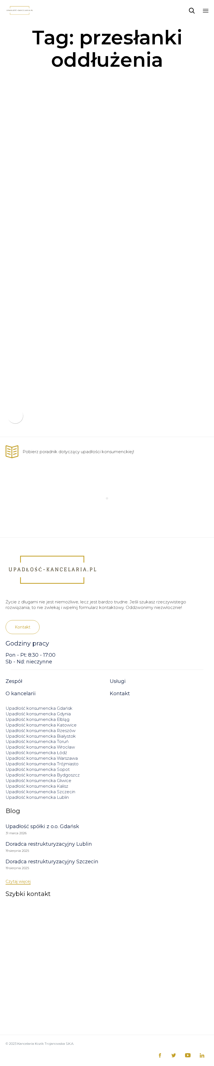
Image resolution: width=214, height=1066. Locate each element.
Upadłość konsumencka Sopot (38, 769)
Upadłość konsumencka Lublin (37, 797)
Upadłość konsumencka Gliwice (38, 780)
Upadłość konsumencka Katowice (41, 725)
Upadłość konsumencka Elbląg (37, 719)
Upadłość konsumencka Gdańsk (39, 708)
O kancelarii (21, 693)
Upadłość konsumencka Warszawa (42, 758)
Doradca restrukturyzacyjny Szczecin (52, 862)
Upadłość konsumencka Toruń (37, 741)
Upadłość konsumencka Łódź (36, 752)
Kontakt (120, 693)
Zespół (14, 681)
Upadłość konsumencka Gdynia (38, 713)
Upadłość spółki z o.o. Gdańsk (42, 826)
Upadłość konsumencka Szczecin (40, 791)
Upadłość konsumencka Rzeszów (41, 730)
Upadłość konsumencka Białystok (41, 736)
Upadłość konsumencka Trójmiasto (42, 763)
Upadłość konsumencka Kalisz (37, 786)
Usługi (118, 681)
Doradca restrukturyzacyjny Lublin (49, 844)
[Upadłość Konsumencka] (19, 10)
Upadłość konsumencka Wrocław (40, 747)
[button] (23, 627)
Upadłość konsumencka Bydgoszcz (43, 775)
